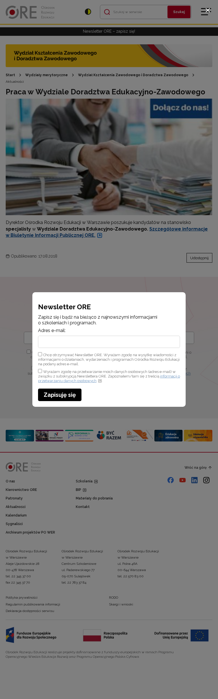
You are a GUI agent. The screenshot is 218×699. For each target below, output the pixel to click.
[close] (207, 10)
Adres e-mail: (52, 330)
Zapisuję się (60, 394)
